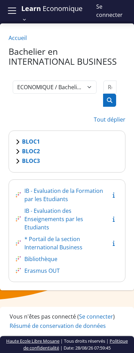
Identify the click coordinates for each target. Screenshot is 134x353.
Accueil (18, 38)
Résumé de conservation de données (58, 326)
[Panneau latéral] (12, 10)
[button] (54, 14)
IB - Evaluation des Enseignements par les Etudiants (53, 219)
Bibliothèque (40, 259)
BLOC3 (31, 161)
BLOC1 (31, 141)
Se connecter (109, 11)
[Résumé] (115, 195)
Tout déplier (109, 119)
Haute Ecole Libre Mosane (32, 341)
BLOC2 (31, 151)
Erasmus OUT (42, 270)
